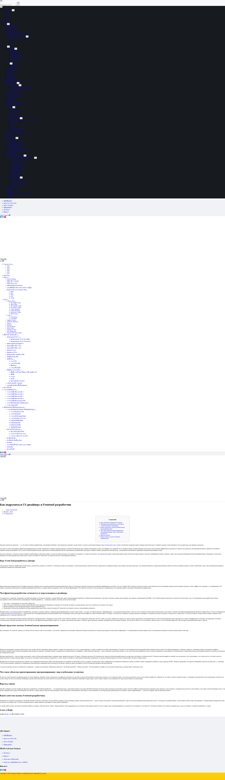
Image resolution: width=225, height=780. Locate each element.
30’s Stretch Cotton (16, 307)
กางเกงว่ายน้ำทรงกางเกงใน (19, 436)
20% (8, 272)
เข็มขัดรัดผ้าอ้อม (16, 427)
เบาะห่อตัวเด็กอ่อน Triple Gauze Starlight (19, 444)
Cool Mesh (14, 318)
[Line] (3, 217)
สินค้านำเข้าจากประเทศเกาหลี (16, 290)
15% (8, 273)
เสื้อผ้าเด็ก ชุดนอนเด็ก (10, 334)
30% (8, 270)
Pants (12, 295)
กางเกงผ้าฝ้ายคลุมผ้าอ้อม (18, 416)
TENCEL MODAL (12, 321)
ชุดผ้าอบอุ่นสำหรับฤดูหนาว (15, 343)
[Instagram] (5, 217)
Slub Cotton (14, 304)
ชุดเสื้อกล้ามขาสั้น (12, 356)
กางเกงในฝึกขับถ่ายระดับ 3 (15, 392)
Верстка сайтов (105, 535)
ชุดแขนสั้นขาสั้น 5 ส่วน (14, 348)
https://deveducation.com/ (109, 545)
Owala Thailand (11, 279)
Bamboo (9, 325)
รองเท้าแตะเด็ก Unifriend (14, 383)
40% (8, 269)
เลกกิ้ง (12, 378)
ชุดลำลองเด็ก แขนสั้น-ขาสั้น (15, 354)
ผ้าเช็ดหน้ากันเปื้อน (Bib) (14, 440)
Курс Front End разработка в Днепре (111, 522)
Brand (5, 277)
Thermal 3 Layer (11, 329)
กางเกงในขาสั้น (15, 363)
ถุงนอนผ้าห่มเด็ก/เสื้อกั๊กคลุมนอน (17, 385)
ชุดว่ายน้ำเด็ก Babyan (13, 429)
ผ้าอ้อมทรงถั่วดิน (16, 425)
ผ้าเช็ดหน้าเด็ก (11, 438)
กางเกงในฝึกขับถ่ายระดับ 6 (15, 398)
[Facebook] (1, 217)
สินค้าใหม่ (7, 275)
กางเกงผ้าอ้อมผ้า (16, 414)
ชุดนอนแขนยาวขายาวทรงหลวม (21, 341)
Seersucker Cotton (16, 312)
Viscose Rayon (11, 326)
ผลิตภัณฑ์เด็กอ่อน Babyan (15, 285)
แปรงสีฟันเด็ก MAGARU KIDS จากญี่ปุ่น (19, 287)
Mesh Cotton (14, 314)
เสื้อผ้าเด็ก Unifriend (13, 281)
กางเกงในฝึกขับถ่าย (10, 389)
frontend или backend (13, 613)
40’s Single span (11, 331)
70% (8, 266)
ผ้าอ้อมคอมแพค (15, 422)
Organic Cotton (11, 320)
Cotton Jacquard (15, 309)
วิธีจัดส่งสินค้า (8, 207)
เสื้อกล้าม (13, 365)
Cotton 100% (10, 301)
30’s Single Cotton (16, 302)
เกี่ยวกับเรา (7, 210)
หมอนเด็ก (10, 447)
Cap (12, 296)
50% (8, 267)
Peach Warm (10, 328)
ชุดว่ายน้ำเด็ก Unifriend (17, 381)
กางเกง (13, 376)
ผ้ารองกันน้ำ (11, 449)
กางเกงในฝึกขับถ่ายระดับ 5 (15, 396)
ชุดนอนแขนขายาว (13, 337)
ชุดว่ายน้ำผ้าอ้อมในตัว (17, 431)
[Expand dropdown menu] (13, 264)
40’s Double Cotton (16, 306)
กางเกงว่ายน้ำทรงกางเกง (18, 433)
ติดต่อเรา (6, 212)
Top (12, 293)
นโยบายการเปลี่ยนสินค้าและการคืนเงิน (16, 762)
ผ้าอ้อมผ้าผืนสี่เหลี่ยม (17, 420)
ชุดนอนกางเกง (11, 350)
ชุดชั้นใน (9, 359)
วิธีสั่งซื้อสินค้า (8, 201)
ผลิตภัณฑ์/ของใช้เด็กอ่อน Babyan (14, 407)
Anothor (44, 773)
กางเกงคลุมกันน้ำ (12, 405)
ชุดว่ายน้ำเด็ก (8, 387)
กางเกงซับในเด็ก (16, 367)
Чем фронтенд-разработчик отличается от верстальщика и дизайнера (112, 524)
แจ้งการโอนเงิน (8, 205)
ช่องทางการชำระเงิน (10, 203)
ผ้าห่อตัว (9, 442)
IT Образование (8, 513)
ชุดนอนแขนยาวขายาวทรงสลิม (20, 339)
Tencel (9, 323)
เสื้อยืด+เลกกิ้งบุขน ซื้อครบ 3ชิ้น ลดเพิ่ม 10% (24, 372)
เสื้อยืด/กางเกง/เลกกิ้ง (13, 370)
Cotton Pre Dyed (15, 310)
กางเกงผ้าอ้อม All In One (18, 418)
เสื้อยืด (12, 374)
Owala (12, 298)
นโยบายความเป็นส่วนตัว (11, 759)
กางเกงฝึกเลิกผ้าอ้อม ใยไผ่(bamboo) (17, 403)
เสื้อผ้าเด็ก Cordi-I (12, 283)
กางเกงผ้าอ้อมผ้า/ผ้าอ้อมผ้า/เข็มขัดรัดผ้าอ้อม (20, 409)
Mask (12, 291)
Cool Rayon (14, 317)
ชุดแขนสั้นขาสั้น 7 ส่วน (14, 345)
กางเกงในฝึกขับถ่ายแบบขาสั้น (16, 400)
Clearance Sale (8, 264)
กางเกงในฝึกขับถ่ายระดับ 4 (15, 394)
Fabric (5, 299)
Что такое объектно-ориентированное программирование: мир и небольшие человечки (112, 532)
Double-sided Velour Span (14, 333)
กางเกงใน (14, 361)
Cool (8, 315)
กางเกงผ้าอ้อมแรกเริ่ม (17, 411)
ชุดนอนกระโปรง (12, 352)
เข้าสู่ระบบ (8, 714)
